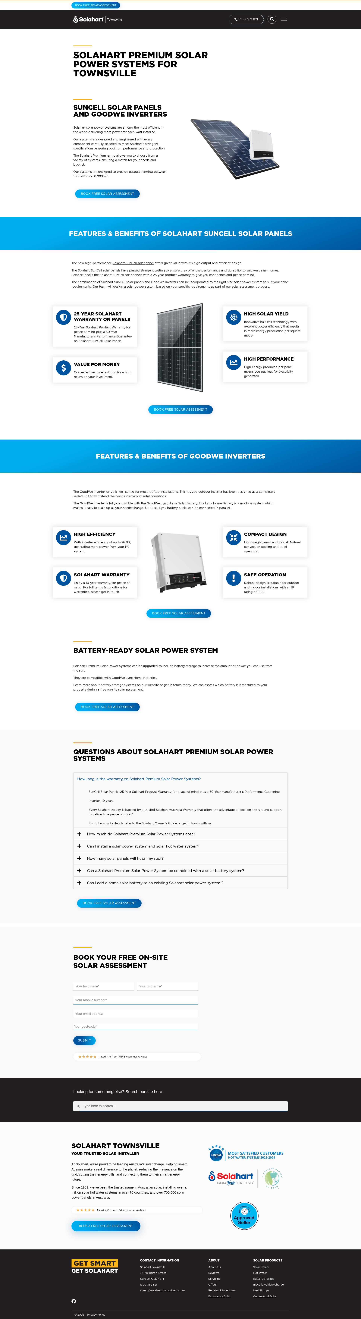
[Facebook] (73, 1301)
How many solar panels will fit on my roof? (125, 858)
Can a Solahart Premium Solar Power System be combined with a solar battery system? (165, 871)
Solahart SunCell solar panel (133, 263)
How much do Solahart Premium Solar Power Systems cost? (141, 834)
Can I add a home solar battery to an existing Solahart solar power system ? (155, 883)
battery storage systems (118, 685)
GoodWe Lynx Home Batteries (134, 678)
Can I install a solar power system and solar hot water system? (143, 846)
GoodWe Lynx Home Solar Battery (172, 503)
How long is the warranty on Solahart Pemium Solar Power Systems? (139, 779)
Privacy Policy (96, 1314)
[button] (180, 779)
